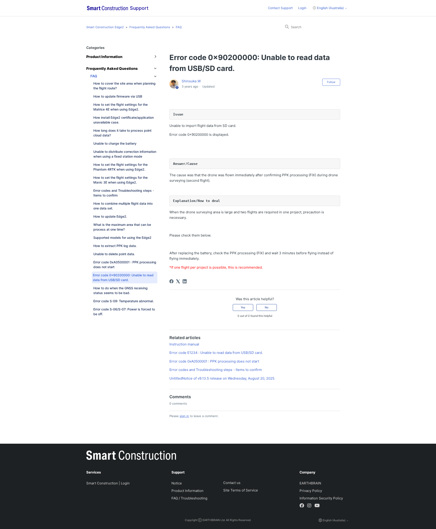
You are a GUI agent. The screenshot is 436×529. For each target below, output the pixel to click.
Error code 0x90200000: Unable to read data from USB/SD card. (123, 277)
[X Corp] (178, 281)
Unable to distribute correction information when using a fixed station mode (124, 154)
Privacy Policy (311, 491)
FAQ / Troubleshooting (189, 498)
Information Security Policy (321, 498)
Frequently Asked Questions (149, 27)
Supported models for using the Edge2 (122, 237)
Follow (331, 82)
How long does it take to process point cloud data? (122, 132)
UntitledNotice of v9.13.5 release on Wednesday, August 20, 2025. (222, 378)
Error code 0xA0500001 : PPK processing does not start (124, 264)
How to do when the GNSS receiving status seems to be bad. (120, 290)
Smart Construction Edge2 (105, 27)
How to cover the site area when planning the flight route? (124, 85)
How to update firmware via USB (117, 96)
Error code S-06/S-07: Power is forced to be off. (124, 311)
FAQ (179, 27)
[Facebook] (171, 281)
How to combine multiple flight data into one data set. (123, 206)
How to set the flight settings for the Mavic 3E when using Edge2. (120, 180)
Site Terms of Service (240, 490)
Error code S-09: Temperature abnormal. (123, 301)
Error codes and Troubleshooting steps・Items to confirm (124, 193)
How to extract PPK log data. (115, 246)
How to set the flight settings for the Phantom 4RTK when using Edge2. (120, 167)
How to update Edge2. (110, 216)
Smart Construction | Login (108, 483)
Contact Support (280, 8)
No (266, 307)
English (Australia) (330, 8)
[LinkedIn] (185, 281)
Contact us (231, 483)
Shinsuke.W (191, 81)
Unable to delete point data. (114, 254)
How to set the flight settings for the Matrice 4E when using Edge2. (120, 107)
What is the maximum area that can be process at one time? (122, 227)
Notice (176, 483)
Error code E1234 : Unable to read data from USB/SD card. (216, 352)
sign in (184, 416)
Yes (243, 307)
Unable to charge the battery (114, 143)
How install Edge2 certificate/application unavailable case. (123, 120)
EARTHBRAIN (310, 483)
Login (302, 8)
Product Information (187, 491)
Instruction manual (184, 344)
